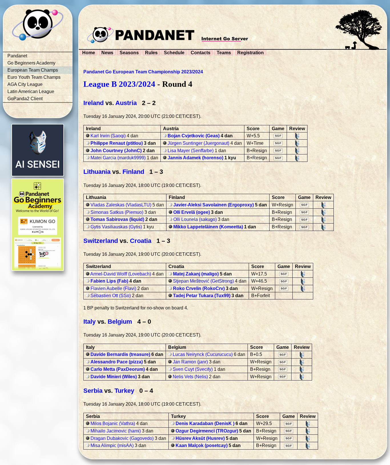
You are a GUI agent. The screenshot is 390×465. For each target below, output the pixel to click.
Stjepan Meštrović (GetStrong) (203, 281)
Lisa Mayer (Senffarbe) (191, 150)
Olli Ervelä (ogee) (191, 212)
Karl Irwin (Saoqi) (108, 135)
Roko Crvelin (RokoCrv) (199, 288)
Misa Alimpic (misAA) (112, 445)
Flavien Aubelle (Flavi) (113, 288)
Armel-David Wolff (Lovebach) (120, 273)
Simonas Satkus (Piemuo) (117, 212)
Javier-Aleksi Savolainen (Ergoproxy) (213, 204)
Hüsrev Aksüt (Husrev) (200, 438)
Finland (133, 171)
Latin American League (30, 91)
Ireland (93, 102)
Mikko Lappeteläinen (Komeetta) (208, 226)
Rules (151, 52)
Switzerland (100, 240)
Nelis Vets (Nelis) (190, 376)
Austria (126, 102)
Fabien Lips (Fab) (109, 281)
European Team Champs (32, 70)
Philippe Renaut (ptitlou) (117, 143)
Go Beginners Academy (31, 63)
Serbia (92, 390)
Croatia (140, 240)
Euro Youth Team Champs (34, 77)
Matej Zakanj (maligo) (196, 273)
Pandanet (17, 55)
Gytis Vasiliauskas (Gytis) (116, 226)
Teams (224, 52)
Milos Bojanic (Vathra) (113, 423)
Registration (250, 52)
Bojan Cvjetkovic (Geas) (194, 135)
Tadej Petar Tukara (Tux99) (201, 295)
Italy (89, 321)
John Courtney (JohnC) (116, 150)
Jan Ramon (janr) (190, 361)
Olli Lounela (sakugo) (195, 219)
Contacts (200, 52)
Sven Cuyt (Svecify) (193, 369)
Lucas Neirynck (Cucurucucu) (203, 354)
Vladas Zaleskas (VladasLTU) (121, 204)
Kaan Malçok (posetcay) (202, 445)
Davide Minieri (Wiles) (114, 376)
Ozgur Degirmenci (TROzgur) (207, 430)
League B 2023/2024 (119, 83)
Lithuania (96, 171)
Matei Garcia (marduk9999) (118, 157)
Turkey (124, 390)
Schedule (174, 52)
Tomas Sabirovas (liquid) (117, 219)
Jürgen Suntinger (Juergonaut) (198, 143)
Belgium (120, 321)
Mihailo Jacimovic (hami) (116, 430)
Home (88, 52)
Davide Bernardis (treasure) (120, 354)
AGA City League (25, 84)
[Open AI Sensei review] (297, 135)
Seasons (129, 52)
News (107, 52)
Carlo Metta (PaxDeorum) (118, 369)
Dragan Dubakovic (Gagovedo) (122, 438)
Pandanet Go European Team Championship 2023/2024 (143, 71)
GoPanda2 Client (25, 98)
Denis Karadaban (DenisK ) (205, 423)
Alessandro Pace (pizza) (117, 361)
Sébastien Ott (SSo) (111, 295)
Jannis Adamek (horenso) (195, 157)
